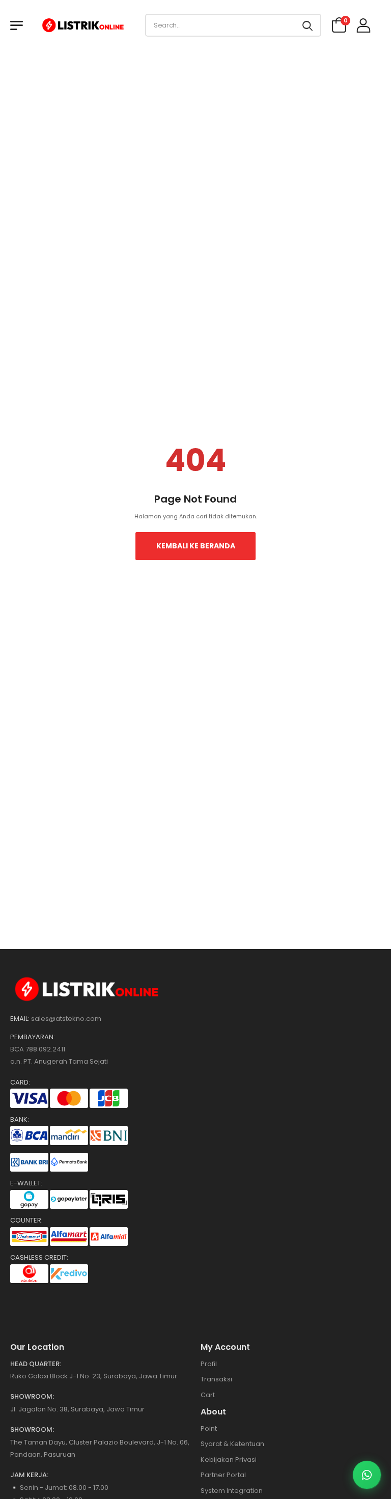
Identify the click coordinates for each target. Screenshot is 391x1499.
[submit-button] (307, 25)
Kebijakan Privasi (229, 1459)
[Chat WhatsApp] (367, 1475)
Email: (20, 1019)
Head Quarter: (35, 1364)
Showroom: (32, 1397)
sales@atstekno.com (66, 1018)
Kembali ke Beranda (195, 546)
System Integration (232, 1490)
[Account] (363, 25)
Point (209, 1428)
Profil (209, 1364)
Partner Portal (223, 1475)
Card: (20, 1082)
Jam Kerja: (29, 1475)
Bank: (19, 1120)
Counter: (26, 1220)
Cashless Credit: (39, 1258)
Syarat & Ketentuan (232, 1444)
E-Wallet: (26, 1183)
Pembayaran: (32, 1037)
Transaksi (216, 1379)
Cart (208, 1395)
